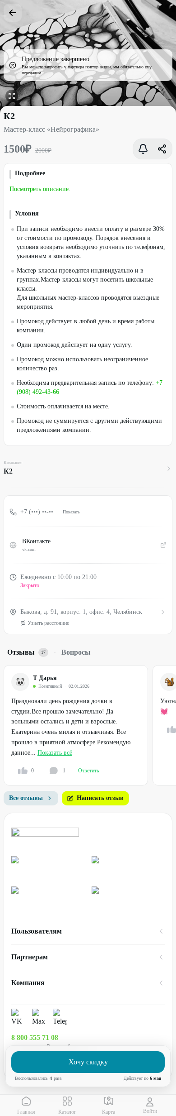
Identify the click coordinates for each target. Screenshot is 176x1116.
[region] (90, 725)
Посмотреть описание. (39, 189)
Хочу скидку (88, 1062)
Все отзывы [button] (26, 798)
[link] (47, 867)
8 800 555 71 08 (34, 1037)
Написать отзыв (100, 798)
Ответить (88, 770)
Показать (71, 511)
